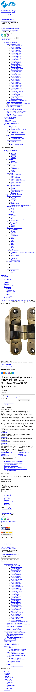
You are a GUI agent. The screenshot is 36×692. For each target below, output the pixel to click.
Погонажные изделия (10, 121)
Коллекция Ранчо (16, 93)
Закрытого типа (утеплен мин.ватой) (21, 205)
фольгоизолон (15, 255)
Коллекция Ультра (16, 54)
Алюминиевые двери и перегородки (17, 100)
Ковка (12, 217)
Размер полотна (11, 152)
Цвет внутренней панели (14, 228)
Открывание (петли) (13, 269)
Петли (9, 135)
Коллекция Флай (15, 73)
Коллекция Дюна (16, 59)
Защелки (9, 143)
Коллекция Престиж (16, 88)
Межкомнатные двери (10, 42)
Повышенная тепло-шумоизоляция (21, 218)
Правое (13, 270)
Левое (12, 272)
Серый (13, 231)
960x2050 (13, 199)
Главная (3, 300)
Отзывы (9, 296)
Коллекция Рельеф (16, 53)
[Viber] (9, 373)
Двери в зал (14, 176)
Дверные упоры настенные (18, 128)
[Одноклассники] (4, 373)
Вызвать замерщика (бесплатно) (10, 28)
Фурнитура (7, 124)
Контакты (7, 297)
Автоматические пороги (14, 140)
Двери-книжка (15, 187)
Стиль (9, 164)
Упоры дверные (11, 126)
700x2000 (13, 155)
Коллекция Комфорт (16, 71)
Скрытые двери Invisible (14, 108)
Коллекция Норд (15, 50)
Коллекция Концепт (16, 85)
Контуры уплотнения (13, 261)
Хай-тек (13, 171)
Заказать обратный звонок (8, 21)
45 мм (12, 237)
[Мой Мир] (13, 373)
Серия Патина (15, 97)
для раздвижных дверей (17, 132)
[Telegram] (6, 373)
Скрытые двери (15, 191)
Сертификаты (11, 291)
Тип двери (10, 159)
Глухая (13, 161)
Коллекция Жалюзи (16, 99)
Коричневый (14, 229)
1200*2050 (14, 200)
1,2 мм (12, 208)
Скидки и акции (8, 285)
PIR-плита (14, 258)
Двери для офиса (15, 183)
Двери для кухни (15, 177)
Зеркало (13, 226)
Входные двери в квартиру (15, 115)
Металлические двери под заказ (13, 463)
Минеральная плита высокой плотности (22, 252)
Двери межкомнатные (13, 44)
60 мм (12, 238)
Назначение (10, 173)
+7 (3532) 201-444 (7, 14)
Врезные (13, 141)
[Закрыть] (1, 542)
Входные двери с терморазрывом (16, 111)
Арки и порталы (8, 120)
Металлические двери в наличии (13, 461)
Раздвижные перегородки (14, 105)
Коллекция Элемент (16, 70)
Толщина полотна (12, 235)
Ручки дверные (11, 131)
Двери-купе (14, 188)
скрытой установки (16, 137)
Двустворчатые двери (13, 106)
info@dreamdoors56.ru (8, 19)
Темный (13, 234)
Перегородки (14, 193)
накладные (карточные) (17, 138)
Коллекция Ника (15, 64)
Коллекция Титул (16, 51)
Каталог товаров (5, 39)
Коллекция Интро (16, 67)
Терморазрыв (14, 220)
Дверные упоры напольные (18, 129)
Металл (13, 223)
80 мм (12, 244)
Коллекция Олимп (16, 94)
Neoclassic (13, 167)
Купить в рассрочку (6, 366)
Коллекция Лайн (15, 79)
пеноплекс (14, 257)
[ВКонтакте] (2, 373)
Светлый (13, 232)
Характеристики (8, 403)
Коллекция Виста (16, 83)
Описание (7, 404)
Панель (13, 225)
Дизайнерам (10, 290)
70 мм (12, 241)
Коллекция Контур (16, 80)
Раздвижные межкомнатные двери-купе (18, 103)
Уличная (13, 215)
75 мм (12, 243)
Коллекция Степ (15, 47)
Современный (15, 168)
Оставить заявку (5, 455)
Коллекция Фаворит (16, 58)
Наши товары (8, 494)
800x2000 (13, 156)
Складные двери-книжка (14, 102)
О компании (7, 287)
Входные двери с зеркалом (15, 112)
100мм (12, 247)
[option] (18, 331)
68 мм (12, 240)
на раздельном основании (18, 134)
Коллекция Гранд (16, 86)
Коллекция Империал (17, 56)
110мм (12, 249)
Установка (7, 281)
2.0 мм (12, 212)
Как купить (7, 279)
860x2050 (13, 197)
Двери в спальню (16, 179)
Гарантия (6, 284)
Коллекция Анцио (16, 61)
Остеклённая (14, 162)
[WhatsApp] (11, 373)
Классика (13, 165)
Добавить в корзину (24, 400)
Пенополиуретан (15, 260)
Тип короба (10, 202)
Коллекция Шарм (16, 48)
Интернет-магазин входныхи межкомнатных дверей (8, 11)
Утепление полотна (13, 250)
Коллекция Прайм (16, 82)
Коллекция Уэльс (16, 74)
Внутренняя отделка (13, 222)
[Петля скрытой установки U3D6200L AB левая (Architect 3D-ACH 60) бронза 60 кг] (18, 331)
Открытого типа (15, 203)
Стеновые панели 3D (10, 118)
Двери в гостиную (16, 174)
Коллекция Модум (16, 62)
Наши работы (11, 293)
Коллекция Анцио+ (16, 45)
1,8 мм (12, 211)
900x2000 (13, 158)
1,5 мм (12, 209)
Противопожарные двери (11, 123)
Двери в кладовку (16, 182)
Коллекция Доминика (17, 65)
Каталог (8, 300)
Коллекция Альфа (16, 77)
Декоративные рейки (10, 117)
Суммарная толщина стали (15, 206)
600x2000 (13, 153)
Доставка (6, 282)
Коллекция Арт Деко (17, 68)
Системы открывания (13, 185)
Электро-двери (11, 114)
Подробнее (4, 432)
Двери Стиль (14, 89)
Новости (9, 288)
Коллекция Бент (15, 76)
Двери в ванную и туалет (18, 180)
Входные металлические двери (13, 109)
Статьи (9, 294)
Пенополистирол (16, 253)
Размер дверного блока (14, 196)
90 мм (12, 246)
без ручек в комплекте (17, 144)
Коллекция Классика (17, 96)
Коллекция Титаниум (17, 91)
